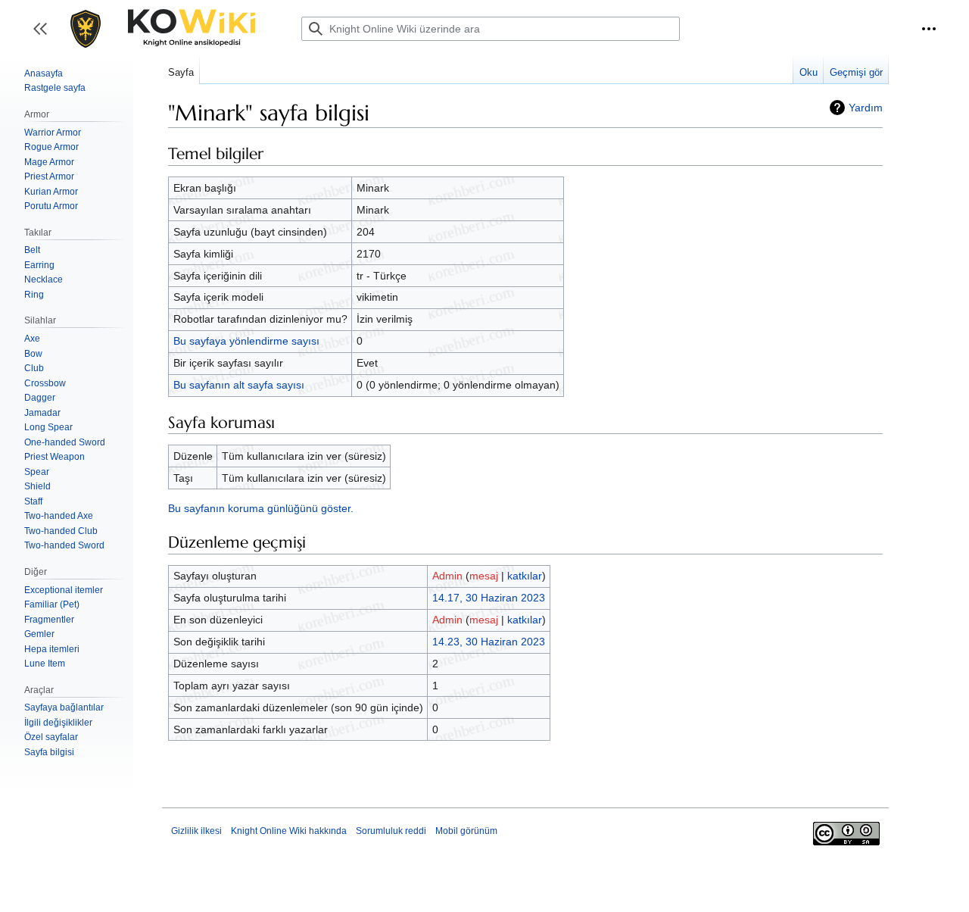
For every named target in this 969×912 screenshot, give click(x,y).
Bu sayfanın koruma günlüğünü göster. (261, 508)
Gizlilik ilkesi (196, 831)
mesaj (483, 576)
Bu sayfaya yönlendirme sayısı (246, 341)
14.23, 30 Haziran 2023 (488, 642)
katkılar (524, 576)
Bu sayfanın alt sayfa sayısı (238, 385)
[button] (928, 28)
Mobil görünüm (466, 831)
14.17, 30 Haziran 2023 (488, 598)
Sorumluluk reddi (391, 831)
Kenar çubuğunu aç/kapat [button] (45, 36)
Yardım (866, 108)
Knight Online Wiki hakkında (289, 831)
